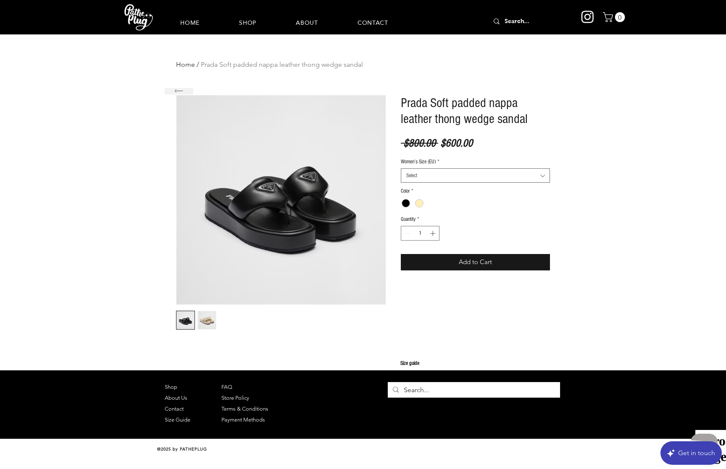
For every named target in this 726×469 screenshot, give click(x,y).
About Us (176, 398)
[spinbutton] (420, 233)
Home (185, 64)
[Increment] (434, 233)
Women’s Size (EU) (420, 162)
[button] (615, 17)
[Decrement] (407, 233)
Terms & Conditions (244, 409)
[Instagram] (587, 16)
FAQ (226, 387)
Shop (171, 387)
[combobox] (475, 175)
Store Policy (235, 398)
